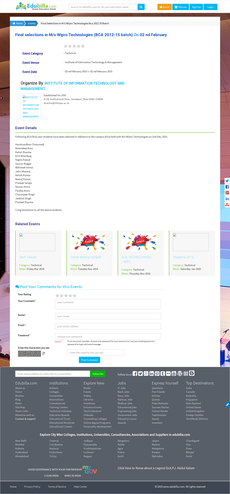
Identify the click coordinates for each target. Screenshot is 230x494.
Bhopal (190, 452)
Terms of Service (57, 486)
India (189, 388)
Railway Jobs (125, 399)
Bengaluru (123, 440)
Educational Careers (60, 426)
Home (13, 486)
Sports (155, 418)
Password (24, 335)
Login (210, 7)
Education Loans (127, 418)
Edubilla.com (26, 383)
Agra (120, 448)
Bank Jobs (123, 391)
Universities (56, 395)
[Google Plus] (146, 374)
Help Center (80, 486)
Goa (188, 444)
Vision (18, 391)
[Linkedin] (151, 374)
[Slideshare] (185, 374)
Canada (190, 391)
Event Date (29, 72)
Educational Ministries (61, 422)
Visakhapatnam (92, 448)
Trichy (52, 456)
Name (22, 315)
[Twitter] (140, 374)
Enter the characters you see (33, 347)
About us (20, 388)
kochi (121, 456)
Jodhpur (88, 440)
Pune (189, 448)
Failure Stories (160, 411)
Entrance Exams (93, 407)
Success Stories (160, 407)
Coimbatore (56, 444)
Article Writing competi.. (86, 257)
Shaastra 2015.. (184, 257)
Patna (121, 452)
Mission (19, 395)
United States (193, 407)
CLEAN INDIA (51, 475)
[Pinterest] (157, 374)
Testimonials (159, 415)
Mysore (156, 444)
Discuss (182, 7)
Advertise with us (24, 415)
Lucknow (89, 452)
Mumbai (19, 444)
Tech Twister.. (28, 257)
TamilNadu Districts (197, 418)
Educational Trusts (59, 418)
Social (165, 7)
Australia (191, 395)
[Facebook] (135, 374)
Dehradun (157, 456)
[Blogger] (192, 374)
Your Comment (27, 301)
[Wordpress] (180, 374)
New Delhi (21, 440)
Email (22, 325)
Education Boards (59, 415)
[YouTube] (174, 374)
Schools (53, 388)
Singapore (191, 399)
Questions (157, 388)
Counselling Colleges (95, 418)
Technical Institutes (60, 411)
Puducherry (55, 452)
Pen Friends (158, 391)
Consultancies (57, 403)
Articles (156, 395)
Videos (87, 395)
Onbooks (88, 415)
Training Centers (58, 407)
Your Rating (24, 294)
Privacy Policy (32, 486)
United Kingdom (195, 411)
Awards (122, 422)
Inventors (157, 422)
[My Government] (90, 469)
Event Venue (30, 62)
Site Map (20, 407)
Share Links (21, 411)
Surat (189, 456)
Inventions (89, 403)
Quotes (156, 399)
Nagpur (88, 456)
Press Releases (160, 403)
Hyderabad (21, 452)
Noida (121, 444)
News (18, 403)
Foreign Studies (194, 415)
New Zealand (193, 403)
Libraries (88, 399)
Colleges (54, 391)
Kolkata (19, 448)
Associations (56, 399)
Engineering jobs (127, 411)
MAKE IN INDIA (73, 475)
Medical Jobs (125, 403)
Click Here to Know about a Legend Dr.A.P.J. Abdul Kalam (156, 468)
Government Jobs (127, 415)
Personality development (97, 426)
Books (87, 388)
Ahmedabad (22, 456)
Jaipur (155, 440)
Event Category (32, 53)
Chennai (54, 440)
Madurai (54, 448)
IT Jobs (122, 388)
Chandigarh (192, 440)
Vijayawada (90, 444)
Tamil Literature (92, 411)
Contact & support (25, 418)
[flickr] (168, 374)
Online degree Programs (97, 422)
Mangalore (158, 448)
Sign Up (196, 7)
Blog (17, 399)
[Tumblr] (162, 374)
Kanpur (156, 452)
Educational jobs (127, 407)
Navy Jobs (123, 395)
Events (87, 391)
